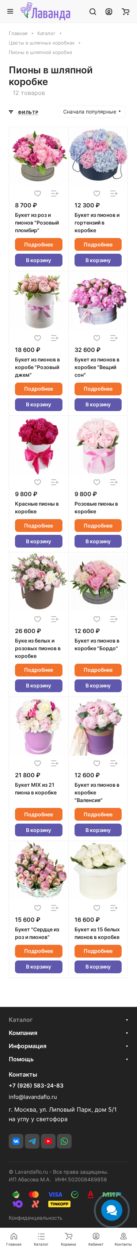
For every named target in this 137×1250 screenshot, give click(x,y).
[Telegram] (32, 1141)
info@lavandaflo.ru (33, 1096)
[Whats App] (64, 1141)
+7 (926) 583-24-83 (36, 1085)
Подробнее (38, 244)
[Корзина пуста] (125, 11)
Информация (27, 1046)
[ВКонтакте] (16, 1141)
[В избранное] (37, 193)
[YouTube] (48, 1141)
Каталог (21, 1019)
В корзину (38, 260)
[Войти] (109, 11)
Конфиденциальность (35, 1218)
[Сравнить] (54, 193)
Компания (23, 1032)
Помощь (21, 1059)
